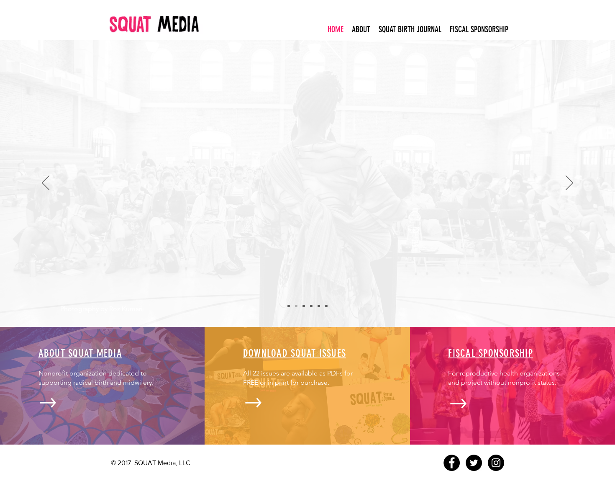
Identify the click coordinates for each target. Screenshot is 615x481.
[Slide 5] (288, 306)
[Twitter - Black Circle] (474, 463)
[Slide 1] (296, 306)
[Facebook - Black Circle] (451, 463)
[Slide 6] (326, 306)
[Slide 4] (319, 306)
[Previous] (45, 183)
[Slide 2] (303, 306)
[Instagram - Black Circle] (496, 463)
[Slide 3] (311, 306)
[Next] (569, 183)
